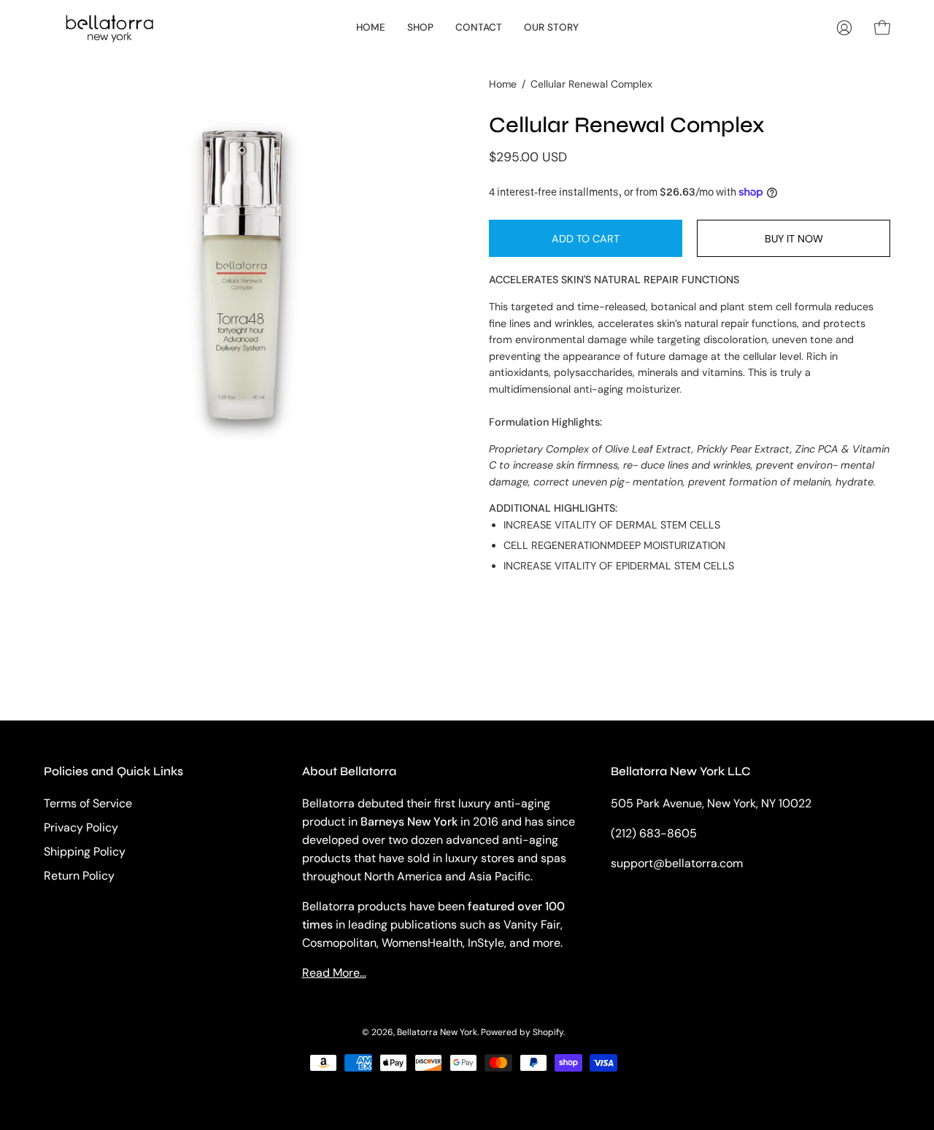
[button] (420, 27)
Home (503, 84)
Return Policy (79, 875)
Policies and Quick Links (113, 771)
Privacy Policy (81, 827)
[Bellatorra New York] (109, 27)
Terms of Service (88, 803)
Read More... (334, 972)
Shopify (548, 1032)
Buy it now (794, 238)
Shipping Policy (85, 851)
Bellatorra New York (437, 1032)
